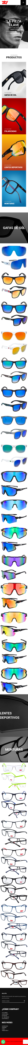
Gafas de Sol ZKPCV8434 (14, 455)
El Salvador (5, 1017)
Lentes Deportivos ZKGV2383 (14, 539)
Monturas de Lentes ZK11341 (14, 889)
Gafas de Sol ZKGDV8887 (14, 398)
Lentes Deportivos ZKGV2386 (14, 568)
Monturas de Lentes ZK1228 (14, 805)
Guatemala (5, 1018)
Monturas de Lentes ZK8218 (14, 833)
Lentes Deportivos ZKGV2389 (14, 624)
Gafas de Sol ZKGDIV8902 (14, 258)
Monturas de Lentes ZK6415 (14, 974)
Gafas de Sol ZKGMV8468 (14, 370)
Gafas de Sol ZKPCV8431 (14, 427)
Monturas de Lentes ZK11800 (14, 946)
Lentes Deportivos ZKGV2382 (14, 596)
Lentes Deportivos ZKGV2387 (14, 652)
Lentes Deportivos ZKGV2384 (14, 511)
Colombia (5, 1013)
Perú (3, 1029)
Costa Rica (5, 1014)
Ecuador (4, 1015)
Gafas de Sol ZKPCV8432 (14, 342)
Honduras (5, 1026)
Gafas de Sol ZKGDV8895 (14, 314)
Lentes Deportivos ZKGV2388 (14, 483)
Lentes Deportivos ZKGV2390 (14, 680)
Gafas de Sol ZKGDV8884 (14, 286)
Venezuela (5, 1030)
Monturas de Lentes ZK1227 (14, 777)
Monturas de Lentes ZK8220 (14, 918)
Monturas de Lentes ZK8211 (14, 861)
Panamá (4, 1027)
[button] (3, 1042)
